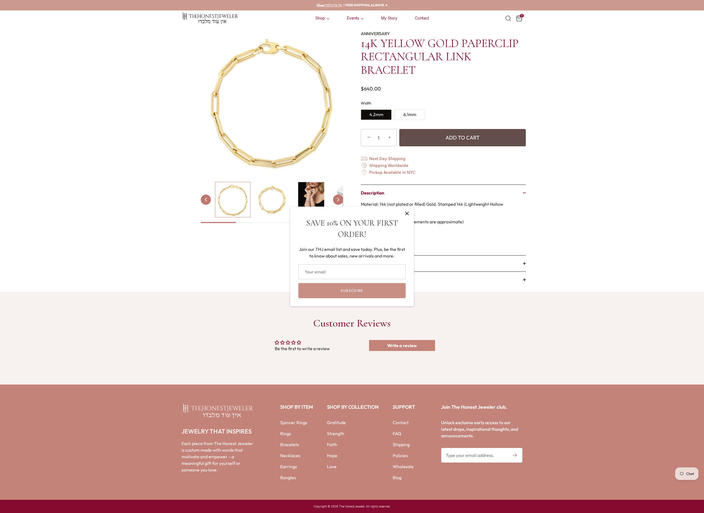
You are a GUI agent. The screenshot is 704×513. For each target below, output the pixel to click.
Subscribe (352, 290)
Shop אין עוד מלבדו (329, 5)
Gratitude (336, 422)
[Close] (407, 213)
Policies (400, 455)
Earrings (288, 466)
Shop (320, 18)
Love (332, 466)
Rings (285, 433)
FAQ (397, 433)
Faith (332, 444)
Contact (422, 18)
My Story (389, 18)
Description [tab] (372, 193)
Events (353, 18)
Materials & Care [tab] (377, 263)
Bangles (288, 477)
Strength (335, 433)
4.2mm (376, 114)
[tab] (443, 228)
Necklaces (290, 455)
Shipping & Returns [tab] (379, 279)
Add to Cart (463, 137)
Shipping (401, 444)
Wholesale (403, 466)
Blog (397, 477)
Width (366, 103)
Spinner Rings (293, 422)
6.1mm (409, 114)
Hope (332, 455)
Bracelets (289, 444)
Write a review (402, 345)
